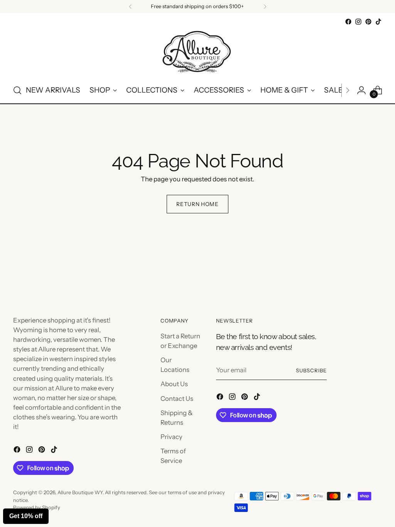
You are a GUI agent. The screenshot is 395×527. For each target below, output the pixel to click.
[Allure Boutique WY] (197, 52)
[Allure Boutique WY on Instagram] (358, 21)
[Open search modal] (17, 90)
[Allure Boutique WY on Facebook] (348, 21)
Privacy (171, 437)
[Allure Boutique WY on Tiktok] (378, 21)
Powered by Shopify (36, 507)
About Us (174, 384)
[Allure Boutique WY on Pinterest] (368, 21)
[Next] (265, 6)
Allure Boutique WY (80, 492)
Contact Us (176, 398)
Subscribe (311, 370)
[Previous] (130, 6)
